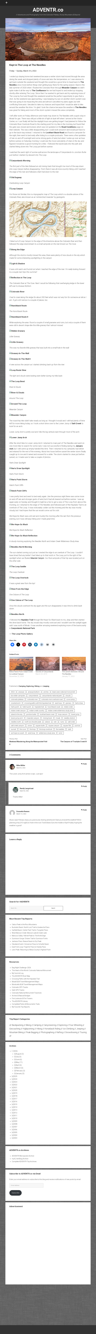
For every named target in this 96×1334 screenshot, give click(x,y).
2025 (15, 1076)
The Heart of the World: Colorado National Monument (31, 970)
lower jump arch (17, 718)
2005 (15, 1132)
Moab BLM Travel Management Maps (25, 982)
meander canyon (33, 718)
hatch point (27, 707)
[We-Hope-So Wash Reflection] (23, 536)
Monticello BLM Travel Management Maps (27, 984)
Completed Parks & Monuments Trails (26, 1004)
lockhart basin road (47, 714)
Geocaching (14, 1028)
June (19, 1059)
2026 (16, 1051)
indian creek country (36, 711)
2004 (15, 1135)
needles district (69, 718)
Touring (83, 1032)
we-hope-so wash (17, 733)
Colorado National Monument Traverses (27, 993)
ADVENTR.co (48, 10)
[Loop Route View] (17, 370)
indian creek (68, 707)
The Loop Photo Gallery (22, 634)
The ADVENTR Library (20, 1001)
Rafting (59, 1032)
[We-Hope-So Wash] (18, 524)
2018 (15, 1096)
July (18, 1057)
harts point (15, 707)
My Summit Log (17, 973)
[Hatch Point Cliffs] (18, 491)
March (19, 1068)
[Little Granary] (16, 342)
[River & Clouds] (16, 393)
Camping (22, 686)
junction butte (31, 714)
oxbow (47, 722)
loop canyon (62, 714)
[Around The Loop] (18, 404)
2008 (15, 1124)
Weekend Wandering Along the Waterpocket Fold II (28, 743)
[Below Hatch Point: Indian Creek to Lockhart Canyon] (21, 664)
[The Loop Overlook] (18, 578)
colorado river (32, 699)
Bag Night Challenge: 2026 (21, 968)
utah (69, 729)
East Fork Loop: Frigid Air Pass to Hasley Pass (29, 947)
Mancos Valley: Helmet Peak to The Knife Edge (29, 936)
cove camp (70, 699)
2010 (15, 1118)
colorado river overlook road (52, 699)
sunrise (77, 725)
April (19, 1065)
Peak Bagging (32, 1032)
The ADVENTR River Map (21, 976)
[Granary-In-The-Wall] (19, 353)
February (20, 1071)
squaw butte (40, 725)
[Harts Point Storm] (18, 479)
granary (68, 703)
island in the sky (16, 714)
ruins (62, 722)
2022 (13, 692)
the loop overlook (45, 729)
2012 (15, 1113)
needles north (16, 722)
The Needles (81, 107)
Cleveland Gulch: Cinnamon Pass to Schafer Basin (30, 944)
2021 (15, 1087)
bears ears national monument (63, 692)
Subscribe (15, 1193)
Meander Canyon (69, 88)
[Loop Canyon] (16, 189)
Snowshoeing (71, 1032)
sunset (13, 729)
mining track (47, 718)
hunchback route (54, 707)
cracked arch (16, 703)
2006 (15, 1130)
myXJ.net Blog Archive (20, 1159)
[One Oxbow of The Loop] (21, 600)
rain (55, 722)
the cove (23, 729)
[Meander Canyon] (17, 415)
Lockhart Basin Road (55, 132)
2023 (15, 1082)
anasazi (21, 692)
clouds (68, 696)
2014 (15, 1107)
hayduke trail (39, 707)
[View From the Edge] (19, 589)
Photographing (47, 1032)
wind (60, 733)
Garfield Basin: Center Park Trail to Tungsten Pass (30, 930)
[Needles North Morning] (20, 547)
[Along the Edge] (17, 249)
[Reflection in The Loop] (20, 278)
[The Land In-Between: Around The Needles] (74, 664)
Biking (28, 1025)
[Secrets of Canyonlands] (48, 664)
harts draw (79, 703)
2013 (15, 1110)
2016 (15, 1101)
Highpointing (28, 1028)
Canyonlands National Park (23, 628)
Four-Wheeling (75, 1025)
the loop (33, 729)
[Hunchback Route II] (18, 317)
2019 (15, 1093)
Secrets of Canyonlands (44, 672)
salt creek (71, 722)
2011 (15, 1115)
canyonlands (33, 696)
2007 (15, 1127)
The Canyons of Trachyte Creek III (73, 742)
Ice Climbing (68, 1028)
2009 (15, 1121)
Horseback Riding (52, 1028)
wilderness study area (47, 733)
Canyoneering (50, 1025)
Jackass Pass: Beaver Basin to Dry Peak (26, 941)
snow (30, 725)
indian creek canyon (18, 711)
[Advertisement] (48, 1246)
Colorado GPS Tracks (20, 987)
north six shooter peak (33, 722)
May (19, 1062)
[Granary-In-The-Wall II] (19, 359)
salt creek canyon (17, 725)
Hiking (36, 686)
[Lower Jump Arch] (18, 437)
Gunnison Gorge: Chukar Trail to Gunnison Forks (30, 938)
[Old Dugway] (15, 177)
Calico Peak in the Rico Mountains (24, 924)
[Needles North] (16, 614)
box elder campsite (18, 696)
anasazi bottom (34, 692)
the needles (60, 729)
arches (46, 692)
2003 (15, 1138)
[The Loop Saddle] (17, 566)
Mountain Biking (16, 1032)
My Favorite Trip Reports (21, 1007)
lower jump (75, 714)
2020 (15, 1090)
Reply (85, 764)
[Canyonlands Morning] (19, 161)
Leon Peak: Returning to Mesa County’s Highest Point (31, 950)
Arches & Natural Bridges (21, 996)
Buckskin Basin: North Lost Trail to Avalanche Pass (30, 927)
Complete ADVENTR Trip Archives (24, 1161)
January (20, 1073)
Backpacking (17, 1025)
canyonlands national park (52, 696)
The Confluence (39, 90)
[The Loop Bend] (17, 381)
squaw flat (67, 725)
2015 (15, 1104)
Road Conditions (69, 127)
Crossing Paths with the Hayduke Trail (26, 979)
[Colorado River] (17, 292)
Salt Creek (76, 423)
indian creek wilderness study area (60, 711)
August (20, 1054)
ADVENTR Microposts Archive (23, 1156)
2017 (15, 1099)
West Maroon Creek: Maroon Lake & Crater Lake (29, 933)
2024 (15, 1079)
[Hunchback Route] (18, 306)
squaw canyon (53, 725)
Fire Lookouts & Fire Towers (22, 998)
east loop (58, 703)
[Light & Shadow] (17, 263)
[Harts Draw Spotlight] (19, 468)
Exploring (30, 686)
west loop (31, 733)
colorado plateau (17, 699)
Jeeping (46, 686)
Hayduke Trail (27, 620)
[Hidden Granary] (17, 331)
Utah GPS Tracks (18, 990)
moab (58, 718)
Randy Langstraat (26, 788)
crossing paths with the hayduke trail (37, 703)
